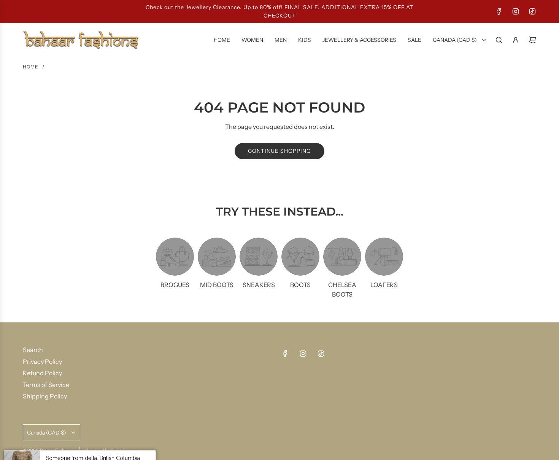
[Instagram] (515, 11)
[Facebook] (499, 11)
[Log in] (515, 40)
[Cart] (532, 40)
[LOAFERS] (384, 257)
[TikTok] (532, 11)
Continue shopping (279, 151)
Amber (82, 442)
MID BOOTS (216, 285)
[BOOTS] (300, 257)
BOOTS (300, 285)
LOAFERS (384, 285)
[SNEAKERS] (259, 257)
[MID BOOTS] (217, 257)
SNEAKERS (259, 285)
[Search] (499, 40)
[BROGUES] (175, 257)
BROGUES (174, 285)
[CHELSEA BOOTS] (342, 257)
